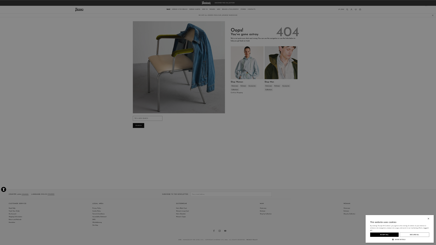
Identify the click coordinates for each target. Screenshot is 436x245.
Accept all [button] (384, 235)
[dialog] (218, 122)
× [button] (428, 219)
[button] (399, 239)
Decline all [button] (414, 235)
